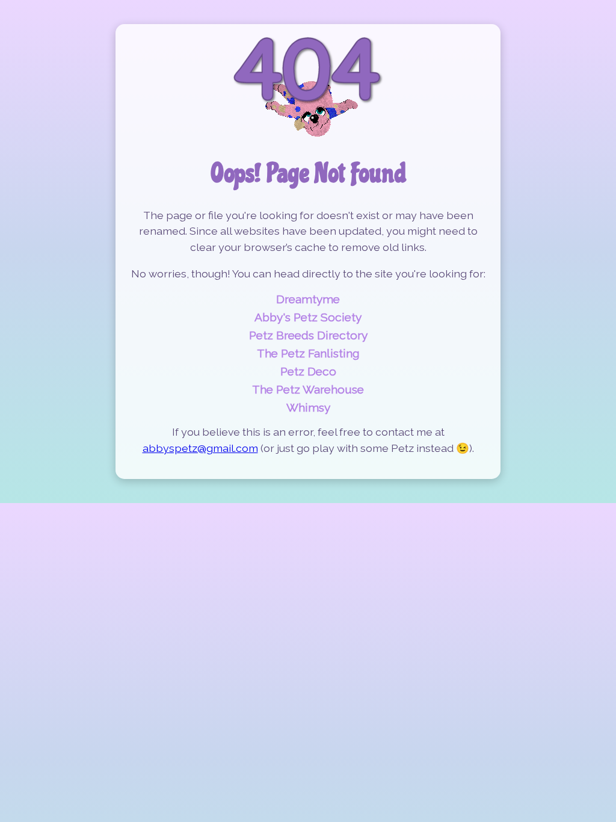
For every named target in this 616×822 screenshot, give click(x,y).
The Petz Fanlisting (308, 353)
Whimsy (308, 407)
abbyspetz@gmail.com (200, 448)
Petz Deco (308, 371)
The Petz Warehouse (308, 389)
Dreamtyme (308, 299)
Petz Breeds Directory (308, 335)
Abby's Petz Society (308, 317)
